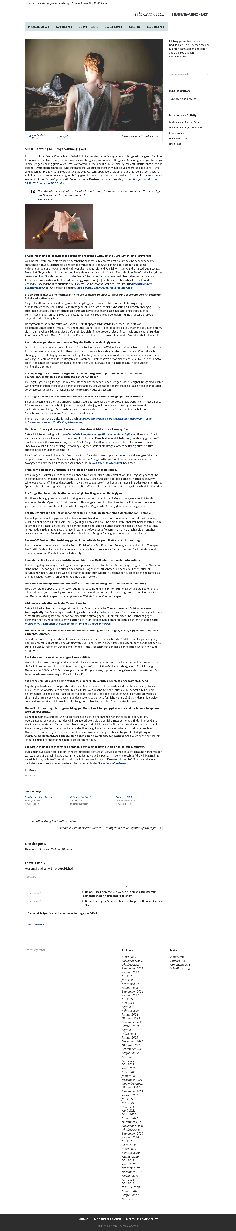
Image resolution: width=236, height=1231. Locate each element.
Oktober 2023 (131, 1018)
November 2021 (132, 1083)
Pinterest (67, 849)
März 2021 (129, 1114)
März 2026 (129, 957)
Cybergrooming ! (177, 132)
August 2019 (130, 1156)
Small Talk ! (175, 143)
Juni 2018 (128, 1179)
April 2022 (129, 1068)
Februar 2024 (131, 1010)
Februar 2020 (131, 1152)
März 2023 (129, 1033)
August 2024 (130, 995)
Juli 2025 (127, 976)
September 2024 (132, 991)
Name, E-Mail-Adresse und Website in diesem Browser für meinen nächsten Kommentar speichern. (119, 893)
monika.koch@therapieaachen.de (47, 3)
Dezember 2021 (132, 1079)
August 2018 (130, 1175)
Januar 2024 (130, 1014)
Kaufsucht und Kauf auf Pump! (184, 122)
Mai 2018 (128, 1183)
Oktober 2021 (131, 1087)
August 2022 (130, 1053)
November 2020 (132, 1126)
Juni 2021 (128, 1102)
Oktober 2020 (131, 1129)
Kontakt (83, 1219)
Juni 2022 (128, 1060)
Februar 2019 (131, 1168)
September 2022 (132, 1049)
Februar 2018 (131, 1187)
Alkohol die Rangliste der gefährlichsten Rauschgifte (99, 434)
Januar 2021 (130, 1118)
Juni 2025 (128, 980)
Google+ (44, 849)
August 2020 (130, 1137)
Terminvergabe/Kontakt (189, 14)
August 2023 (130, 1026)
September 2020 (132, 1133)
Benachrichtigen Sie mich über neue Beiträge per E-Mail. (63, 913)
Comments (180, 964)
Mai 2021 (128, 1106)
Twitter (55, 849)
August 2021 (130, 1095)
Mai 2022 (128, 1064)
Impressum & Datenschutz (142, 1219)
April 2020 (129, 1145)
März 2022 (129, 1072)
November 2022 (132, 1041)
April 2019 (129, 1164)
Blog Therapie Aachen (107, 1219)
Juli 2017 (127, 1198)
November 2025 (132, 960)
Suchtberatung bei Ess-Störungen (53, 821)
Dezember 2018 (132, 1172)
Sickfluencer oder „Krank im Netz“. (186, 127)
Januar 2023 (130, 1037)
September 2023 (132, 1022)
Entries (178, 960)
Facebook (31, 849)
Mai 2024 (128, 1003)
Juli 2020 (127, 1141)
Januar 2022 (130, 1076)
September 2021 (132, 1091)
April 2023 (129, 1030)
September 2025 (132, 968)
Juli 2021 (127, 1099)
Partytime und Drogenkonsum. (39, 797)
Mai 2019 (128, 1160)
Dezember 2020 (132, 1122)
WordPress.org (180, 968)
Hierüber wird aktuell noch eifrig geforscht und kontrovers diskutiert (68, 623)
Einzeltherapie (131, 136)
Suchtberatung (150, 136)
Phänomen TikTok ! (125, 797)
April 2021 (129, 1110)
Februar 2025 (131, 983)
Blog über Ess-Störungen (107, 463)
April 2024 (129, 1007)
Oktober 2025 (131, 964)
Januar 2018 (130, 1191)
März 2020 (129, 1149)
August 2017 (130, 1195)
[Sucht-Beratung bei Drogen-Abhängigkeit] (94, 85)
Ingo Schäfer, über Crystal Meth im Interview (104, 288)
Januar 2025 (130, 987)
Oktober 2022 (131, 1045)
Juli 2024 (127, 999)
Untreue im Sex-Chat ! (80, 797)
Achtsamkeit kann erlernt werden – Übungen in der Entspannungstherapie (106, 828)
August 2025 (130, 972)
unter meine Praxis (114, 763)
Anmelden (177, 957)
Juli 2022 (127, 1056)
